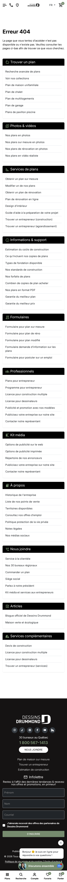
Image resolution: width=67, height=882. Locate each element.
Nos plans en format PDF (20, 290)
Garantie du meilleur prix (20, 303)
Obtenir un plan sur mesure (21, 179)
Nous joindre (33, 749)
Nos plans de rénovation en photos (26, 148)
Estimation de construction (33, 769)
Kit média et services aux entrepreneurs (29, 592)
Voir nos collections (17, 78)
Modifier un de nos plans (20, 185)
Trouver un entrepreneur (33, 764)
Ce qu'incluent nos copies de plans (26, 256)
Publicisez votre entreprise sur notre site (29, 414)
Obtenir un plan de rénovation (23, 192)
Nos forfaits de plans (17, 276)
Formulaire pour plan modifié (22, 340)
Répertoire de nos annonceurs (23, 458)
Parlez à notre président (19, 585)
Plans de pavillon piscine (20, 112)
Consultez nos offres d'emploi (23, 515)
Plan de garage (14, 105)
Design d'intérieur (16, 206)
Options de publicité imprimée (23, 451)
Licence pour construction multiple (26, 394)
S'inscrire (33, 833)
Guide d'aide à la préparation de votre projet (31, 212)
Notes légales (13, 528)
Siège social (12, 578)
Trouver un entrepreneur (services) (26, 665)
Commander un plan (17, 572)
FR (51, 5)
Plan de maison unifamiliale (21, 85)
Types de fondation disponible (23, 263)
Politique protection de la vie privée (26, 522)
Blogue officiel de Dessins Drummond (28, 615)
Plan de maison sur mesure (33, 759)
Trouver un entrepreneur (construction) (28, 219)
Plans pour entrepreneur (20, 380)
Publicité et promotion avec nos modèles (30, 407)
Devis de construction (18, 645)
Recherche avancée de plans (22, 71)
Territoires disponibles (18, 508)
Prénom (9, 792)
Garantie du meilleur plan (20, 296)
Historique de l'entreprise (20, 495)
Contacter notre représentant (22, 421)
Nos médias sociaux (17, 535)
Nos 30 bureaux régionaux (21, 565)
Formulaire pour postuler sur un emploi (28, 357)
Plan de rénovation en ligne (21, 199)
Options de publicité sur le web (24, 444)
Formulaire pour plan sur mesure (24, 326)
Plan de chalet (14, 91)
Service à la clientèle (17, 558)
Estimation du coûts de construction (27, 249)
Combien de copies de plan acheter (26, 283)
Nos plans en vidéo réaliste (21, 155)
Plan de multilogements (19, 98)
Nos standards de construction (23, 269)
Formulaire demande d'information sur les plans (30, 348)
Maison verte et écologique (21, 622)
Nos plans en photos (17, 135)
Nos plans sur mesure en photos (24, 142)
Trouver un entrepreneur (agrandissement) (31, 226)
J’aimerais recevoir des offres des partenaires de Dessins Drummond (33, 825)
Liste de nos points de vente (22, 501)
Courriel (9, 814)
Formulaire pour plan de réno (22, 333)
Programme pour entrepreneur (23, 387)
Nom (7, 803)
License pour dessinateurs (21, 401)
